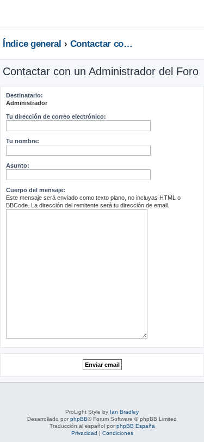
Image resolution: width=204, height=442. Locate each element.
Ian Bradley (124, 412)
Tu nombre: (22, 141)
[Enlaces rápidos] (198, 43)
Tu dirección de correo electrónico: (56, 116)
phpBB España (135, 426)
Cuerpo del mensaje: (35, 190)
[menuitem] (163, 18)
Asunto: (17, 165)
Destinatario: (24, 95)
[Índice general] (34, 14)
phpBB (79, 419)
